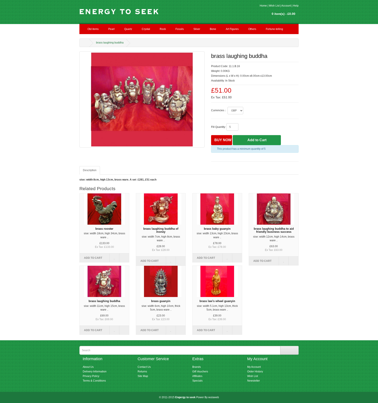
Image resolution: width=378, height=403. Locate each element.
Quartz (128, 29)
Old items (93, 29)
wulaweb (213, 397)
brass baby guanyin (217, 228)
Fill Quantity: (218, 127)
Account (286, 5)
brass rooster (104, 228)
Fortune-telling (274, 29)
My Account (254, 366)
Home (263, 5)
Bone (213, 29)
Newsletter (253, 380)
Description (89, 170)
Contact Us (144, 366)
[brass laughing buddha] (142, 99)
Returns (142, 371)
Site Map (143, 376)
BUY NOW (222, 140)
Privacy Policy (91, 376)
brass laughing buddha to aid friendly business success (274, 230)
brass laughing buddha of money (160, 230)
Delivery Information (95, 371)
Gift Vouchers (200, 371)
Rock (163, 29)
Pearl (111, 29)
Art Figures (232, 29)
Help (296, 5)
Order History (255, 371)
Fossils (179, 29)
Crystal (146, 29)
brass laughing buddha (110, 42)
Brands (196, 366)
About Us (88, 366)
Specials (197, 380)
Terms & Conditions (94, 380)
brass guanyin (160, 301)
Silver (196, 29)
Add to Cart (256, 140)
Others (252, 29)
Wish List (274, 5)
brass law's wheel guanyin (217, 301)
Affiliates (197, 376)
